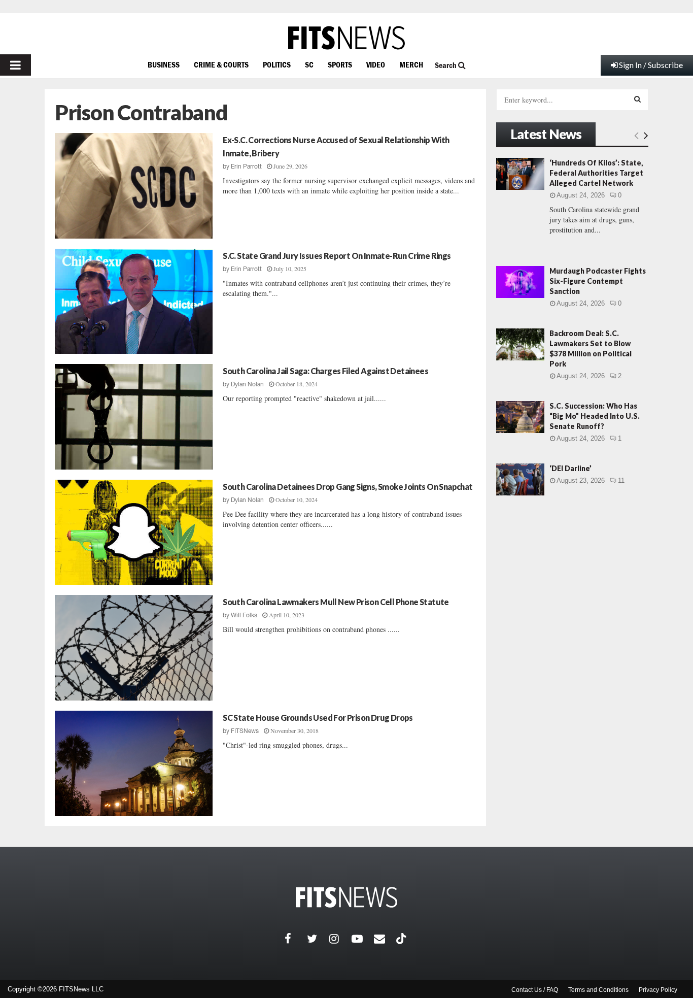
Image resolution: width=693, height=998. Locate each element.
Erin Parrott (246, 166)
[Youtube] (363, 938)
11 (621, 480)
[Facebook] (296, 938)
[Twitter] (318, 938)
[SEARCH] (637, 99)
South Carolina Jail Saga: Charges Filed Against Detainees (325, 371)
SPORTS (340, 64)
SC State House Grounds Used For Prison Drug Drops (318, 717)
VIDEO (375, 64)
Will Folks (244, 615)
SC (309, 64)
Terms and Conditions (598, 989)
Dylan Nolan (247, 384)
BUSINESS (164, 64)
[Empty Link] (636, 135)
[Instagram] (340, 938)
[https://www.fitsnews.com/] (346, 38)
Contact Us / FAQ (534, 989)
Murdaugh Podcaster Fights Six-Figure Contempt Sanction (597, 281)
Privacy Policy (658, 989)
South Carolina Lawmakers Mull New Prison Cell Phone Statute (336, 602)
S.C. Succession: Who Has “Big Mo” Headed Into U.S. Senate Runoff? (594, 416)
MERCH (411, 64)
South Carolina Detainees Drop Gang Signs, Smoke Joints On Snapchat (347, 486)
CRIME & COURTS (221, 64)
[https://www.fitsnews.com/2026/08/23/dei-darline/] (520, 479)
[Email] (385, 938)
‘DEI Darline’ (570, 468)
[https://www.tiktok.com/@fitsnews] (402, 938)
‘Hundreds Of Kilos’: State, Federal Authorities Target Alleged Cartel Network (596, 172)
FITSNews (245, 731)
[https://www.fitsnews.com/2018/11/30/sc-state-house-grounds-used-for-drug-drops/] (134, 763)
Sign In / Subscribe (651, 65)
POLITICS (277, 64)
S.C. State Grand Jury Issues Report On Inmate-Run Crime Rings (337, 255)
